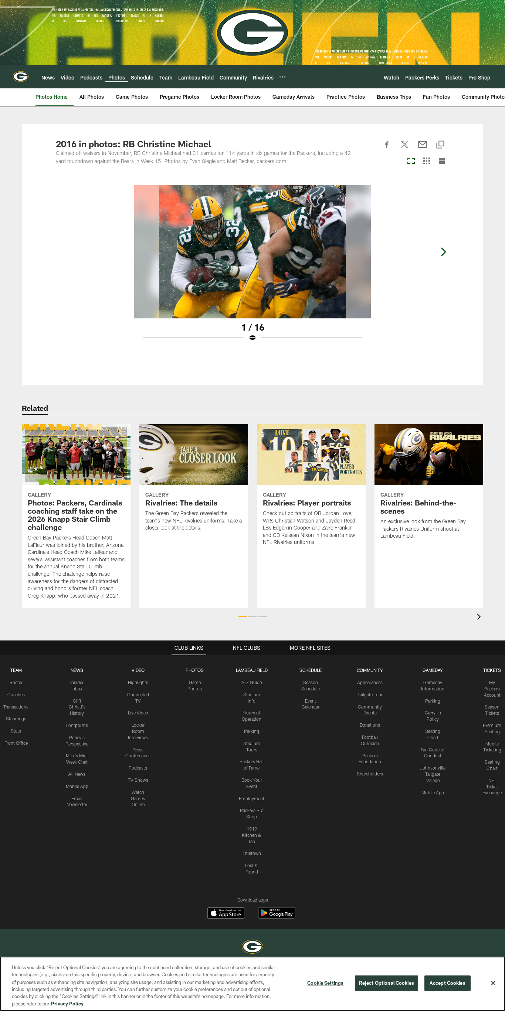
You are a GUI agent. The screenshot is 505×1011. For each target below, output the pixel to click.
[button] (243, 616)
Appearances (370, 682)
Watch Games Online (138, 798)
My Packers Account (492, 688)
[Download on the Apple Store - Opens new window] (226, 913)
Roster (16, 682)
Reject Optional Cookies (386, 983)
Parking (251, 731)
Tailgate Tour (370, 694)
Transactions (15, 706)
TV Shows (138, 779)
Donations (370, 724)
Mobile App (77, 786)
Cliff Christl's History (77, 707)
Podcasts (138, 767)
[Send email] (422, 148)
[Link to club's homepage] (21, 76)
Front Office (16, 742)
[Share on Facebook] (387, 148)
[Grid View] (426, 161)
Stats (16, 730)
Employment (251, 798)
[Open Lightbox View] (252, 268)
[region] (252, 984)
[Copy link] (440, 145)
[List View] (441, 161)
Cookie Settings (325, 983)
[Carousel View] (411, 161)
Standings (16, 718)
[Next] (443, 251)
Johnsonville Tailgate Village (432, 774)
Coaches (16, 694)
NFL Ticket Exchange (492, 786)
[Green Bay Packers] (252, 947)
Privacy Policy (67, 1003)
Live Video (138, 712)
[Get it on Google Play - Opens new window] (277, 916)
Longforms (77, 725)
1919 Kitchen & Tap (251, 835)
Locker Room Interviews (138, 731)
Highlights (138, 682)
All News (76, 774)
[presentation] (480, 618)
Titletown (252, 853)
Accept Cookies (447, 983)
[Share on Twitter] (405, 148)
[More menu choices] (282, 77)
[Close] (493, 983)
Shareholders (370, 773)
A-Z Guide (251, 682)
